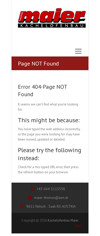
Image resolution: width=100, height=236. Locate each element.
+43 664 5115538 (51, 188)
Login (78, 225)
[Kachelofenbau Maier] (52, 18)
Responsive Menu (78, 53)
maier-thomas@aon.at (51, 197)
